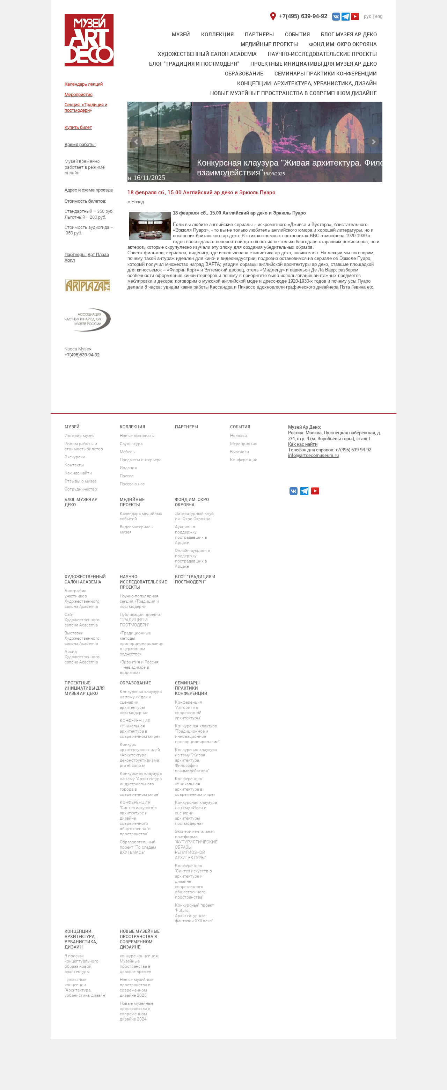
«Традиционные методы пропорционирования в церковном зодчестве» (141, 643)
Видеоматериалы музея (137, 529)
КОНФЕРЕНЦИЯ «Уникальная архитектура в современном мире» (140, 728)
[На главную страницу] (89, 40)
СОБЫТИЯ (297, 34)
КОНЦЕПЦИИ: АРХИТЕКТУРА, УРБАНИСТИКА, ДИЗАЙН (307, 83)
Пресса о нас (132, 483)
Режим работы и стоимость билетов (84, 446)
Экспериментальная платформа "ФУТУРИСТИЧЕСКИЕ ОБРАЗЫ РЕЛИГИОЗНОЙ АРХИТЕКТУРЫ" (196, 844)
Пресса (126, 475)
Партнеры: (76, 254)
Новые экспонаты (137, 435)
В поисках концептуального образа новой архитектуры (81, 963)
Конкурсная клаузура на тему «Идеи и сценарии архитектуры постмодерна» (141, 702)
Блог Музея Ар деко (349, 34)
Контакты (74, 465)
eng (378, 16)
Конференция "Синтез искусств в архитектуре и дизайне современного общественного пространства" (193, 881)
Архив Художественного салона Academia (82, 656)
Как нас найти (78, 473)
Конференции (243, 459)
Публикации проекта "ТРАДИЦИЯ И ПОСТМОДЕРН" (140, 619)
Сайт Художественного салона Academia (82, 619)
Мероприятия (243, 443)
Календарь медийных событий (141, 516)
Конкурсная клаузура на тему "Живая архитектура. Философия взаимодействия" (196, 760)
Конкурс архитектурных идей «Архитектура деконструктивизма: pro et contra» (140, 755)
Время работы (80, 144)
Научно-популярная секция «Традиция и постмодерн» (139, 601)
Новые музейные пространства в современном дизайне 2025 (136, 987)
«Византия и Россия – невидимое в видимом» (139, 667)
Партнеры (259, 34)
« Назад (135, 201)
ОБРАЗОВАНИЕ (244, 73)
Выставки (239, 451)
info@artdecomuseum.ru (313, 455)
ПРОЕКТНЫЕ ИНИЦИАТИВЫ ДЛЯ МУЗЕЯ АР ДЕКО (313, 63)
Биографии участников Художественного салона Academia (82, 598)
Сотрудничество (81, 489)
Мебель (127, 451)
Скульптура (131, 443)
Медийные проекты (269, 44)
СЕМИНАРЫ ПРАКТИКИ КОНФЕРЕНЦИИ (325, 73)
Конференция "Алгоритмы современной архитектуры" (188, 710)
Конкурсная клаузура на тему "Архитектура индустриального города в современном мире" (141, 784)
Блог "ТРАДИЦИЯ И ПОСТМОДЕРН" (194, 63)
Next (373, 141)
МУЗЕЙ (181, 34)
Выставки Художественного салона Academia (82, 638)
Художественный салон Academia (207, 53)
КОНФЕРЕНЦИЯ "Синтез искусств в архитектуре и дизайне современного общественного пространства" (138, 818)
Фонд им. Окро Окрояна (343, 44)
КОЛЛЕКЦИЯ (217, 34)
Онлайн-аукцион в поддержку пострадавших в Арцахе (192, 558)
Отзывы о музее (80, 481)
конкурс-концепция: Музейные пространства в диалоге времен (139, 963)
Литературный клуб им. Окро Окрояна (194, 516)
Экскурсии (75, 457)
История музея (80, 435)
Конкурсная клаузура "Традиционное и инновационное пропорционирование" (197, 734)
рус (367, 16)
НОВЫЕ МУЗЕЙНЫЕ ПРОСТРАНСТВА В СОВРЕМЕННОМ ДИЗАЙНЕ (293, 92)
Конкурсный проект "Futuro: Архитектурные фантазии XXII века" (194, 913)
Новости (238, 435)
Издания (128, 467)
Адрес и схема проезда (89, 189)
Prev (136, 141)
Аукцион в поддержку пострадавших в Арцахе (191, 534)
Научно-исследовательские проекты (322, 53)
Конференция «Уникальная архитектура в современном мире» (195, 786)
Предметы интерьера (140, 459)
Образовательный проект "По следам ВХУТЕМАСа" (138, 847)
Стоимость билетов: (85, 201)
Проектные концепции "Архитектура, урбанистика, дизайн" (85, 987)
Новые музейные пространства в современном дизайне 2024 (136, 1011)
